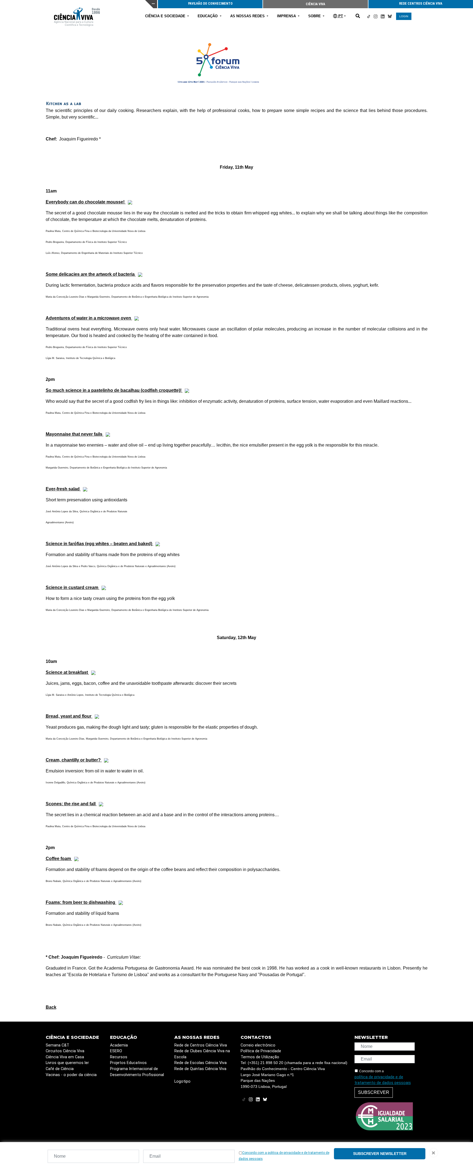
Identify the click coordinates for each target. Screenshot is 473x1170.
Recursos (118, 1057)
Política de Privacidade (261, 1051)
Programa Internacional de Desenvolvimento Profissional (137, 1071)
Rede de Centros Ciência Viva (200, 1045)
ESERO (116, 1051)
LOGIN (403, 16)
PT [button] (340, 16)
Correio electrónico (258, 1045)
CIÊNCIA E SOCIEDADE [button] (165, 16)
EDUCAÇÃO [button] (208, 16)
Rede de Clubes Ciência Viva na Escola (202, 1054)
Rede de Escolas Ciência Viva (200, 1062)
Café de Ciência (60, 1068)
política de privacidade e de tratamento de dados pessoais (382, 1080)
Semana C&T (57, 1045)
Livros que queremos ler (67, 1062)
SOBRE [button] (315, 16)
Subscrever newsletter (379, 1153)
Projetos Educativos (128, 1062)
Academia (119, 1045)
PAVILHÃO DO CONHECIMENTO (210, 3)
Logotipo (182, 1081)
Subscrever (373, 1092)
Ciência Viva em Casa (65, 1057)
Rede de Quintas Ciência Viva (200, 1068)
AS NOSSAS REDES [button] (248, 16)
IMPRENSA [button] (287, 16)
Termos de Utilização (260, 1057)
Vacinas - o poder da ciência (71, 1075)
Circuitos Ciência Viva (65, 1051)
